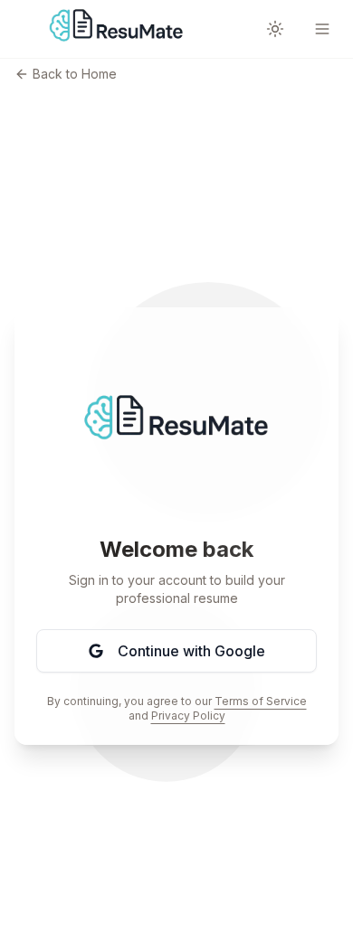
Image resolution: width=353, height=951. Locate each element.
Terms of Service (261, 701)
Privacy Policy (188, 715)
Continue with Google (191, 651)
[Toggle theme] (275, 29)
